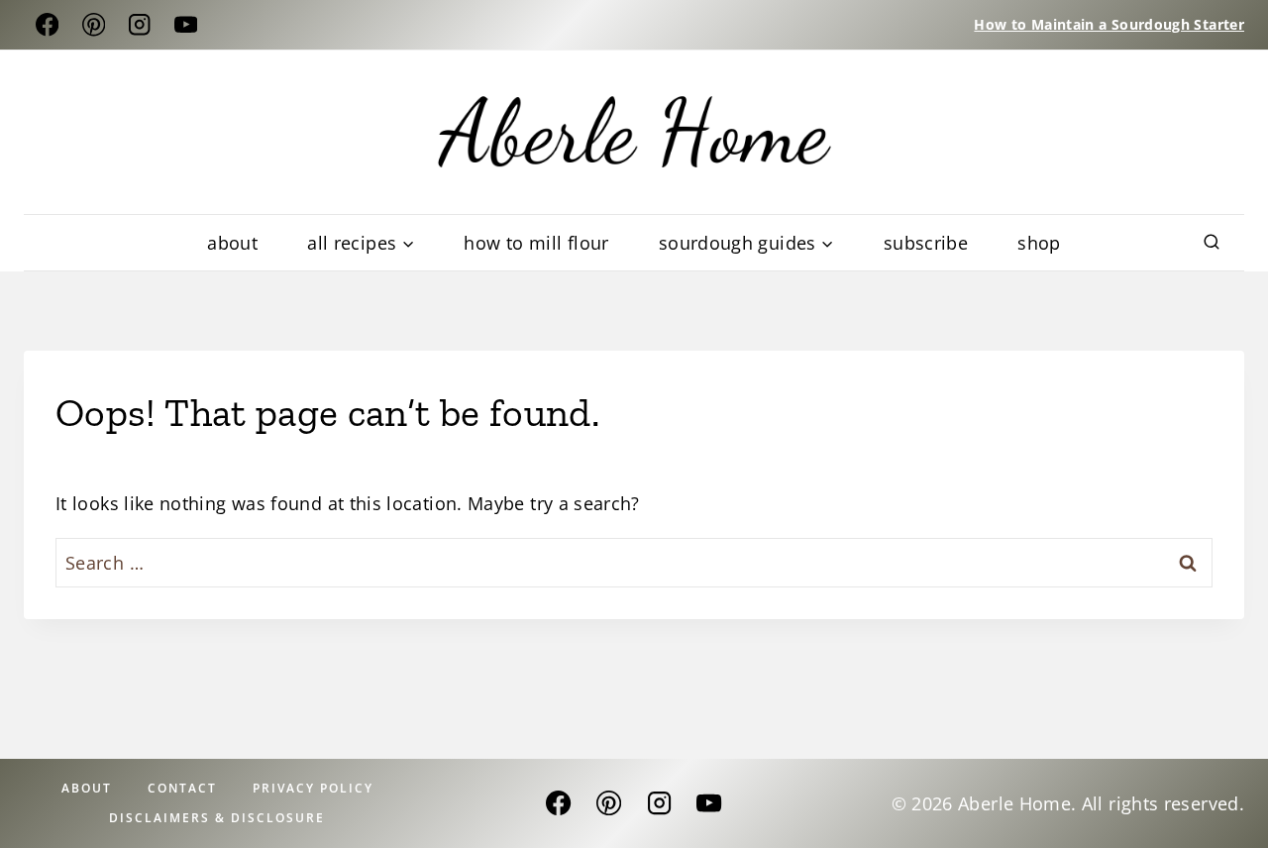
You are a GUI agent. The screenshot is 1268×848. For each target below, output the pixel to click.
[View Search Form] (1211, 243)
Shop (1038, 243)
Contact (182, 788)
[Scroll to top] (1164, 796)
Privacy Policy (313, 788)
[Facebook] (47, 25)
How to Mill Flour (536, 243)
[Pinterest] (93, 25)
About (232, 243)
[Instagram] (140, 25)
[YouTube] (185, 25)
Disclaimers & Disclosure (217, 817)
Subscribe (926, 243)
